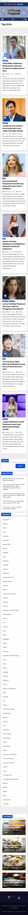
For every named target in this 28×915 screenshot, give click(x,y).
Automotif (6, 540)
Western (5, 783)
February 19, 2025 (9, 191)
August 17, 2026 (10, 850)
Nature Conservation (9, 688)
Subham (19, 191)
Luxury (5, 684)
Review (5, 717)
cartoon (5, 569)
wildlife (5, 787)
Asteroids (5, 536)
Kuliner (5, 668)
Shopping (6, 729)
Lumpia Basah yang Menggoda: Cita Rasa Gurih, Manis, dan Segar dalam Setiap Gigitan (14, 495)
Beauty (5, 548)
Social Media (6, 738)
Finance (5, 627)
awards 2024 (7, 544)
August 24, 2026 (10, 830)
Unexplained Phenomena (10, 779)
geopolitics (6, 639)
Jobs (4, 659)
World (4, 795)
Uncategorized (7, 775)
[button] (22, 19)
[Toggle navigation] (13, 19)
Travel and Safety (8, 758)
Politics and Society (9, 709)
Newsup (24, 905)
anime (4, 528)
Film (4, 622)
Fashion (5, 618)
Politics (5, 705)
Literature (6, 680)
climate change (7, 581)
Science (5, 721)
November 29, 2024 (9, 372)
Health (5, 643)
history (5, 647)
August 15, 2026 (10, 867)
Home (4, 911)
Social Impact (7, 734)
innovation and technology (11, 655)
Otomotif (5, 697)
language (5, 672)
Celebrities (5, 301)
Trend (4, 771)
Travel (5, 750)
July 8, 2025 (7, 133)
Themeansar (15, 907)
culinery (5, 585)
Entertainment (7, 614)
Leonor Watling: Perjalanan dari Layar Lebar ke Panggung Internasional (13, 306)
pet (4, 701)
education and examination (11, 610)
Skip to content (4, 1)
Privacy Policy (10, 911)
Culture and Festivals (9, 594)
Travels (5, 767)
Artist (4, 532)
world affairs (6, 800)
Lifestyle (5, 676)
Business (5, 565)
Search (5, 460)
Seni (4, 725)
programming (7, 713)
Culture (5, 589)
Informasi (6, 651)
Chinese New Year (8, 577)
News (4, 692)
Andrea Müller (18, 133)
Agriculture (6, 519)
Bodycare (6, 561)
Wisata (5, 791)
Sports (5, 742)
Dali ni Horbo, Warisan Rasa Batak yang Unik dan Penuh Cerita (14, 882)
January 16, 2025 (9, 252)
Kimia (4, 664)
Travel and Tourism (9, 762)
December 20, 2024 (9, 312)
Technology (6, 746)
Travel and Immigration (10, 754)
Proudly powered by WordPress (10, 905)
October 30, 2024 (9, 432)
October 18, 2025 (9, 73)
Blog (4, 178)
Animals (5, 524)
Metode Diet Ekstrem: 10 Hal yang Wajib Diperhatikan (14, 827)
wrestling (5, 804)
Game (4, 635)
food (4, 631)
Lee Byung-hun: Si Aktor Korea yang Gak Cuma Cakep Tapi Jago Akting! (12, 128)
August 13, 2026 (10, 885)
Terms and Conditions (20, 911)
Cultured (5, 598)
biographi (5, 60)
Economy (5, 606)
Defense (5, 602)
